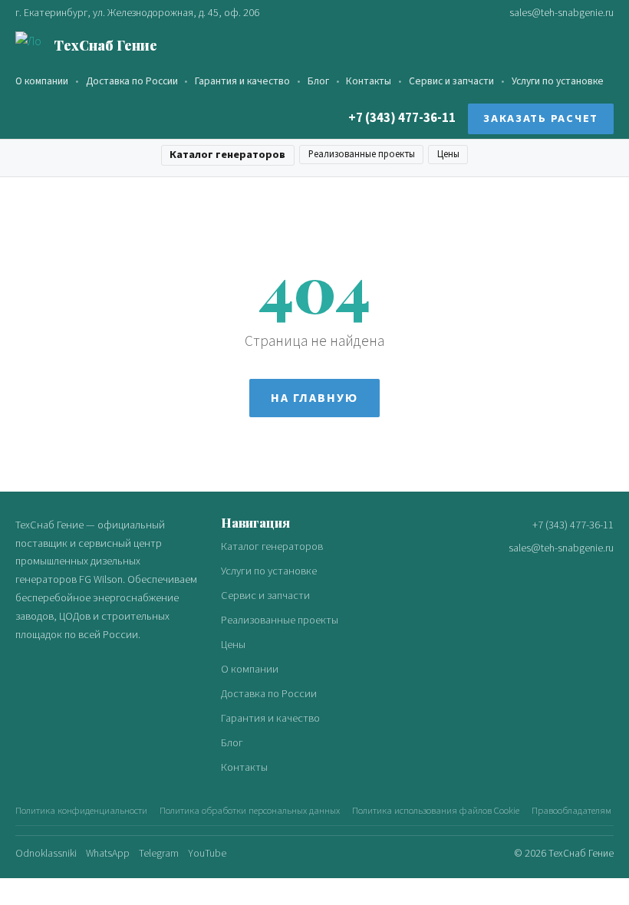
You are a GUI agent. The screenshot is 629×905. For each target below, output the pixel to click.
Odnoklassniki (46, 853)
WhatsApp (108, 853)
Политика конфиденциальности (81, 811)
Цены (448, 154)
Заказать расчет (540, 118)
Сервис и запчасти (451, 81)
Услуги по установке (558, 81)
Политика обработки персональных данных (250, 811)
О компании (41, 81)
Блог (318, 81)
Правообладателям (571, 811)
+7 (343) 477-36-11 (402, 118)
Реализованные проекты (361, 154)
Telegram (159, 853)
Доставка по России (132, 81)
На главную (314, 398)
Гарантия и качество (242, 81)
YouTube (207, 853)
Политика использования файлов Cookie (435, 811)
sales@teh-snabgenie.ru (561, 12)
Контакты (368, 81)
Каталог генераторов (227, 154)
